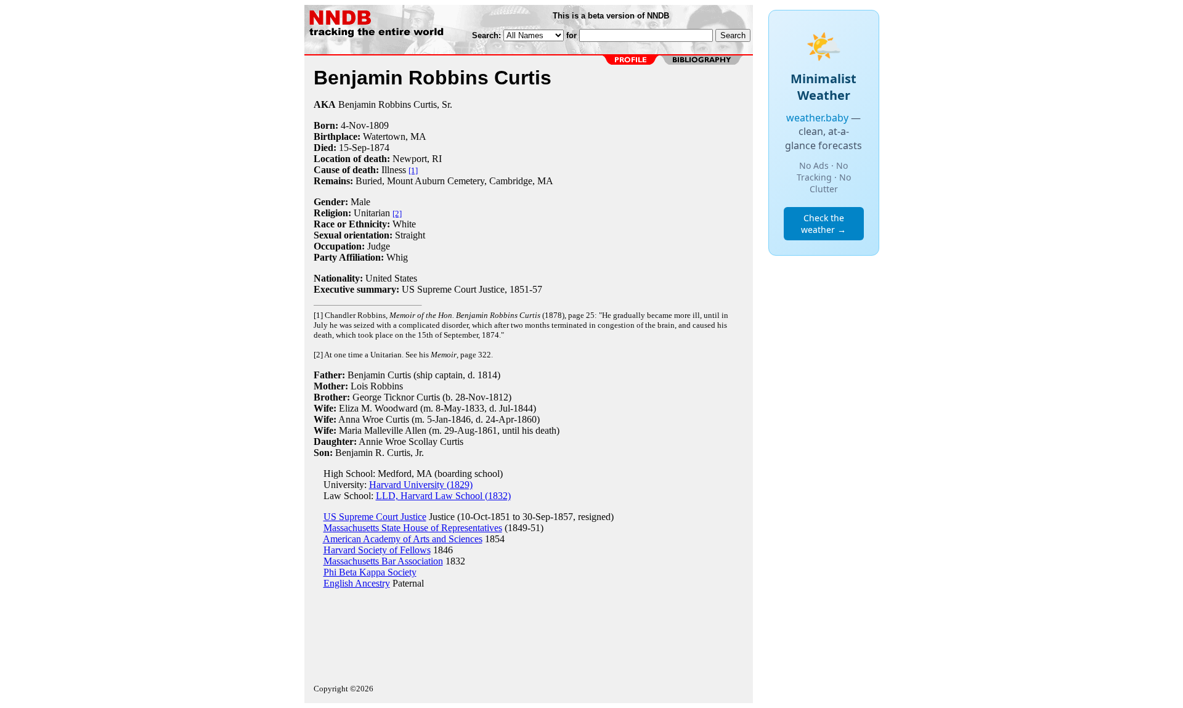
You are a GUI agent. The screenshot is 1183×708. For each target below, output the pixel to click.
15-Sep (353, 147)
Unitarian (372, 213)
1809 (379, 125)
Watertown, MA (394, 136)
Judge (378, 246)
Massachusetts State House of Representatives (412, 528)
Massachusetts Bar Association (383, 561)
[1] (413, 170)
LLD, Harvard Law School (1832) (443, 495)
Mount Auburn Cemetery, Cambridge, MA (470, 181)
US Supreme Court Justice (374, 516)
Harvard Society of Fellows (377, 550)
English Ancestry (356, 583)
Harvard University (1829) (421, 484)
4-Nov (353, 125)
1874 (379, 147)
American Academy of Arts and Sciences (402, 539)
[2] (397, 213)
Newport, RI (417, 158)
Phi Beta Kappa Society (370, 572)
